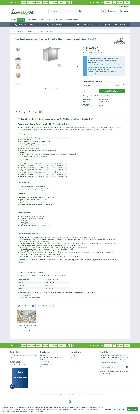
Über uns (73, 355)
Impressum (73, 360)
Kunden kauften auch (45, 306)
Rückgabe (43, 360)
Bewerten (109, 96)
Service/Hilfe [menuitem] (124, 7)
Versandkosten (66, 394)
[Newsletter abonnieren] (127, 367)
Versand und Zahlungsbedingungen (51, 357)
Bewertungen (34, 112)
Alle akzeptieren (119, 409)
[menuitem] (65, 11)
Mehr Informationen (36, 411)
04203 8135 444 (17, 362)
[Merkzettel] (103, 11)
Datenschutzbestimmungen (119, 371)
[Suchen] (80, 11)
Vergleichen (89, 96)
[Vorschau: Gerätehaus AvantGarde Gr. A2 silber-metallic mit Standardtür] (18, 49)
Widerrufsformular (46, 364)
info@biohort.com (60, 275)
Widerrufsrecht (45, 362)
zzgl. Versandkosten (94, 50)
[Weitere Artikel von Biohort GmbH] (119, 41)
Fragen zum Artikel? (25, 295)
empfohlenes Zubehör (24, 306)
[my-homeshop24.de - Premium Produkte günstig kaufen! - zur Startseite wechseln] (25, 12)
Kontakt (42, 355)
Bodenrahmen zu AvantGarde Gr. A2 (96, 85)
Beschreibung (20, 112)
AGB (41, 366)
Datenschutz (74, 357)
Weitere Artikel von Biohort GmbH (30, 297)
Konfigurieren (132, 409)
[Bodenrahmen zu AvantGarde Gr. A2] (27, 316)
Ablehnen (108, 409)
